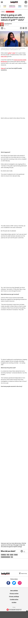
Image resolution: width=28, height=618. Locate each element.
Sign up (3, 68)
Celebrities (12, 6)
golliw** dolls (11, 53)
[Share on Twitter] (23, 28)
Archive (14, 602)
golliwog (3, 554)
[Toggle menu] (2, 2)
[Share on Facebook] (21, 28)
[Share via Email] (26, 28)
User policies (14, 590)
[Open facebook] (8, 583)
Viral (4, 6)
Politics (3, 11)
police (15, 554)
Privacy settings (14, 596)
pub (8, 554)
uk (11, 557)
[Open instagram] (20, 583)
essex (11, 554)
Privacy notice (14, 593)
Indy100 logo (14, 2)
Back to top (24, 573)
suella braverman (10, 11)
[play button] (14, 39)
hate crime (4, 56)
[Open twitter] (14, 583)
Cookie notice (14, 599)
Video (19, 6)
